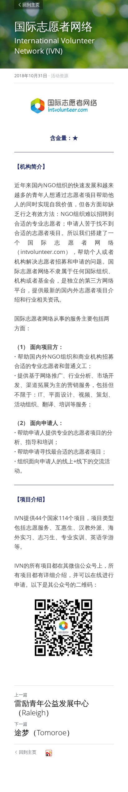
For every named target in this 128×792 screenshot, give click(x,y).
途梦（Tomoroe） (44, 732)
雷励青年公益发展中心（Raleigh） (51, 708)
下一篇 (20, 724)
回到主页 (31, 4)
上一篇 (20, 695)
